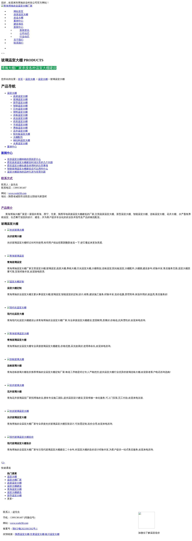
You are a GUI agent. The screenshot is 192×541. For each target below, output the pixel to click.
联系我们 (18, 43)
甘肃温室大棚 (37, 534)
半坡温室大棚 (20, 124)
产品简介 (7, 207)
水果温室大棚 (20, 143)
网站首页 (18, 11)
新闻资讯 (24, 30)
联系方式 (7, 178)
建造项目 (18, 24)
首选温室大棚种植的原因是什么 (24, 159)
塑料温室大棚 (20, 112)
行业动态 (24, 36)
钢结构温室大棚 (21, 140)
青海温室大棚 (14, 489)
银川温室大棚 (52, 534)
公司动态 (24, 33)
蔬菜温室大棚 (21, 14)
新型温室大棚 (20, 102)
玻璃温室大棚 (20, 99)
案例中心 (18, 20)
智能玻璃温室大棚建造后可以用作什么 (27, 168)
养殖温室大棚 (20, 127)
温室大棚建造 (14, 492)
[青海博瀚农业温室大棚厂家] (16, 5)
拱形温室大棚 (20, 121)
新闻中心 (18, 27)
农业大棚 (18, 17)
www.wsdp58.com (17, 193)
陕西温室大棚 (22, 534)
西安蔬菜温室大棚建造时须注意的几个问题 (30, 162)
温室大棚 (30, 79)
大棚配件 (18, 137)
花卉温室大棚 (20, 131)
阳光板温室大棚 (21, 134)
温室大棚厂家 (14, 479)
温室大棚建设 (14, 486)
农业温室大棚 (20, 118)
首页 (20, 79)
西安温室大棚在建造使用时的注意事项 (27, 165)
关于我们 (18, 39)
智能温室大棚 (20, 105)
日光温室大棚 (20, 109)
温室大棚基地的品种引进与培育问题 (26, 172)
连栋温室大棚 (20, 115)
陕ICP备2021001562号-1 (25, 528)
